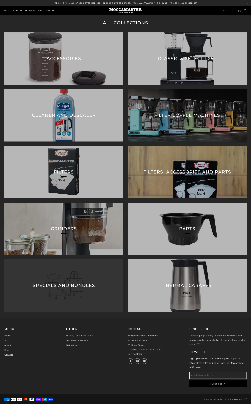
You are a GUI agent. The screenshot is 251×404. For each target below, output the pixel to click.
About (28, 11)
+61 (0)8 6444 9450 (138, 340)
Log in (225, 11)
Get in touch (72, 345)
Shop (16, 11)
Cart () (236, 11)
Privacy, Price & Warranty (79, 335)
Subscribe (216, 384)
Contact (51, 11)
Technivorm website (77, 340)
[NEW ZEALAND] (125, 10)
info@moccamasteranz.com (143, 335)
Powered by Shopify (213, 399)
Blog (40, 11)
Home (7, 11)
